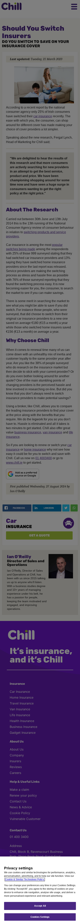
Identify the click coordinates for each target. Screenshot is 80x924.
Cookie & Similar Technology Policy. (24, 879)
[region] (40, 890)
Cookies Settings (40, 917)
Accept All (40, 905)
